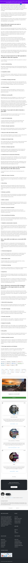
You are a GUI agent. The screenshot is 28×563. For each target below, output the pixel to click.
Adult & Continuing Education (12, 447)
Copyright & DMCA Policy (19, 545)
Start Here (16, 516)
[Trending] (14, 404)
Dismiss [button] (21, 2)
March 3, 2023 (15, 497)
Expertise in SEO (18, 369)
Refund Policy (3, 543)
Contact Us (16, 532)
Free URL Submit (5, 561)
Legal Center (3, 539)
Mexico (18, 447)
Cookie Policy (3, 545)
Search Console (4, 372)
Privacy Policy (3, 542)
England (17, 471)
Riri (7, 494)
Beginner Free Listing (18, 518)
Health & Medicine (12, 471)
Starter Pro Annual (18, 519)
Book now (14, 397)
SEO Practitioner (23, 372)
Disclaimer (2, 546)
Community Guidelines (18, 542)
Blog (15, 531)
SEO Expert (12, 372)
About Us (16, 529)
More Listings (14, 476)
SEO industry (17, 372)
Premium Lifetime (17, 521)
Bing (2, 369)
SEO (8, 372)
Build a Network (12, 369)
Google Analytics (24, 369)
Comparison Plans (17, 522)
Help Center (16, 539)
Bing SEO (6, 369)
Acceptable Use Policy (18, 543)
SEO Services (3, 373)
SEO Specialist (9, 373)
